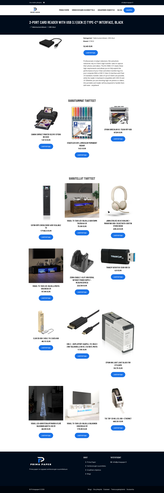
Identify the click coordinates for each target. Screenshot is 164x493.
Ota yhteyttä (97, 489)
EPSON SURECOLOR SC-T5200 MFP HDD (118, 129)
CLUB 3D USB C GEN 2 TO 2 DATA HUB (46, 338)
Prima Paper (64, 10)
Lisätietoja (90, 53)
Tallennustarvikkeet (39, 27)
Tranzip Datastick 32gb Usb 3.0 (118, 267)
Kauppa (129, 10)
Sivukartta (130, 489)
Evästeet (106, 489)
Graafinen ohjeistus (106, 10)
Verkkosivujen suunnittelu (83, 10)
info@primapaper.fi (127, 2)
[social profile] (44, 2)
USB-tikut (52, 27)
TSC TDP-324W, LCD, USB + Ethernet (118, 418)
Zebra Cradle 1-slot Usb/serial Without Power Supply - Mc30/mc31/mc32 (82, 280)
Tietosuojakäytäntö (118, 489)
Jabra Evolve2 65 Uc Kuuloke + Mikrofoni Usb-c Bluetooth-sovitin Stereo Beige (118, 223)
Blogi (119, 10)
